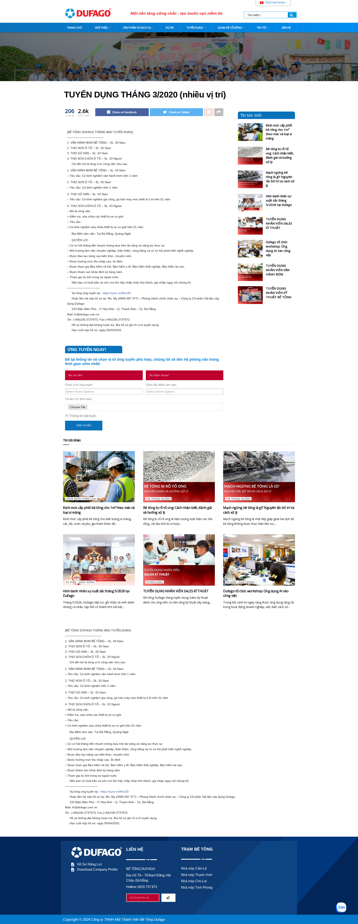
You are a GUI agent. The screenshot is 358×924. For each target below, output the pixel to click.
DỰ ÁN (170, 27)
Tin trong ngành (158, 498)
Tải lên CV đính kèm (78, 399)
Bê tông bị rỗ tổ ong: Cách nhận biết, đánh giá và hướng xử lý (280, 155)
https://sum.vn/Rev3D (117, 293)
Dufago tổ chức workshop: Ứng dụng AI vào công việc (278, 248)
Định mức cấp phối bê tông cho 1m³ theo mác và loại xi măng (279, 131)
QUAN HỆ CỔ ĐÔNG (230, 27)
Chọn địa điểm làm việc (161, 384)
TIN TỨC (262, 27)
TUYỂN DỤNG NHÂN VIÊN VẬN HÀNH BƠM (277, 269)
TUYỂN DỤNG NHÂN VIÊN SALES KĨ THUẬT (279, 223)
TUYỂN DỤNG (195, 27)
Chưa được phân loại (81, 498)
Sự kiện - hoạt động (80, 582)
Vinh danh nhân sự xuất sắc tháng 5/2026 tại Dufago (279, 200)
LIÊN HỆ (286, 27)
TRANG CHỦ (74, 27)
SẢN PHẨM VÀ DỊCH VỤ (137, 27)
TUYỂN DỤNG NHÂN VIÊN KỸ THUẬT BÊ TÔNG (278, 292)
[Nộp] (168, 898)
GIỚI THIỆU (101, 27)
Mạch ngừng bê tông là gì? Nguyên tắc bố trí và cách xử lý (280, 178)
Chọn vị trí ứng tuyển (79, 384)
